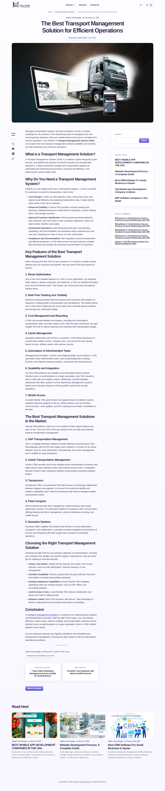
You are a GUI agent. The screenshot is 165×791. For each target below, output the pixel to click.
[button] (141, 5)
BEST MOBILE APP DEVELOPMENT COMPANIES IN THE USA (132, 162)
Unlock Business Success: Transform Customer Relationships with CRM (132, 219)
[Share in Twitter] (13, 143)
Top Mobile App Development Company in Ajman (130, 190)
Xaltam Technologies (81, 782)
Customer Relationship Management (126, 716)
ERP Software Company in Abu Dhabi (131, 199)
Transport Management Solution (64, 12)
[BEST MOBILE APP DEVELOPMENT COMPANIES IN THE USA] (34, 725)
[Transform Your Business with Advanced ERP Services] (80, 672)
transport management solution (42, 615)
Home (50, 12)
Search (118, 134)
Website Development (72, 716)
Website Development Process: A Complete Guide (131, 172)
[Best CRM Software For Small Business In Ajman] (130, 725)
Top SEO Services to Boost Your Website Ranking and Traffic (132, 243)
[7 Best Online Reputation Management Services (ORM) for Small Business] (42, 672)
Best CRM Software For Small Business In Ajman (130, 181)
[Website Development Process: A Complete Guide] (82, 725)
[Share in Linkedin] (13, 153)
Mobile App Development (25, 716)
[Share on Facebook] (13, 148)
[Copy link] (13, 158)
